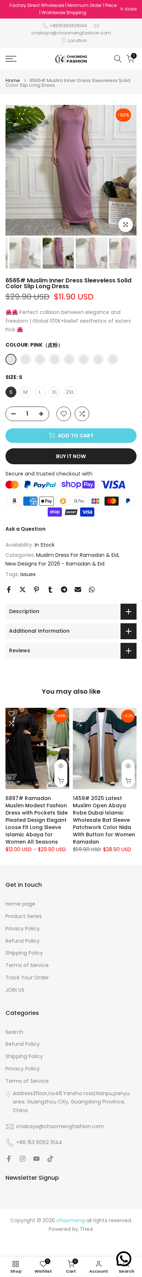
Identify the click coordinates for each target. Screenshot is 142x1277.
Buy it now (71, 456)
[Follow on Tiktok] (50, 1158)
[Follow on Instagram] (22, 1158)
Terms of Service (27, 965)
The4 (86, 1229)
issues (28, 574)
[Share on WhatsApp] (91, 589)
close (130, 9)
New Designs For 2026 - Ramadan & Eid (54, 563)
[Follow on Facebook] (8, 1158)
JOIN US (14, 990)
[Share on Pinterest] (36, 589)
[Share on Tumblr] (50, 589)
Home (12, 80)
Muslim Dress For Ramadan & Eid (77, 555)
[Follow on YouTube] (36, 1158)
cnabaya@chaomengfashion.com (71, 33)
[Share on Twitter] (22, 589)
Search (14, 1032)
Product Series (23, 916)
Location (77, 40)
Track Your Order (27, 977)
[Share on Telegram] (64, 589)
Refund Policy (22, 941)
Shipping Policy (24, 953)
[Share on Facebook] (8, 589)
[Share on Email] (78, 589)
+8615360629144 (68, 26)
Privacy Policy (22, 928)
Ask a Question (25, 529)
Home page (20, 904)
